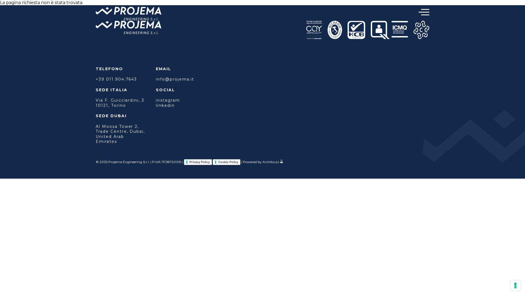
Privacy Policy (199, 162)
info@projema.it (175, 79)
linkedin (165, 105)
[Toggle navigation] (424, 12)
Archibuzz (270, 162)
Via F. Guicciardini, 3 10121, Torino (120, 103)
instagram (168, 100)
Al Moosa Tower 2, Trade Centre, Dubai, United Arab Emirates (120, 134)
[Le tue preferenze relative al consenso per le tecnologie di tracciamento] (515, 285)
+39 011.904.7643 (116, 79)
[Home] (128, 14)
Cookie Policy (228, 162)
